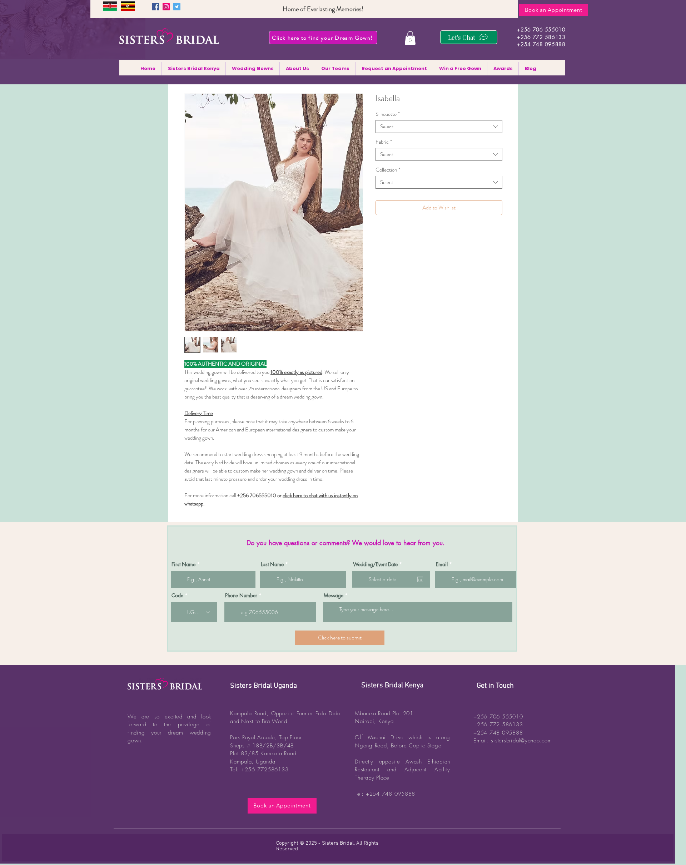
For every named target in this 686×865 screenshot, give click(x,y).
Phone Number (241, 595)
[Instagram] (166, 6)
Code (177, 595)
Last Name (272, 564)
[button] (410, 38)
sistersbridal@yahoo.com (521, 740)
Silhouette (388, 114)
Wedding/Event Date (378, 564)
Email (442, 564)
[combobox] (439, 126)
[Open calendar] (420, 579)
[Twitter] (176, 6)
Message (333, 595)
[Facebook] (155, 6)
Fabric (384, 142)
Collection (388, 170)
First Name (183, 564)
